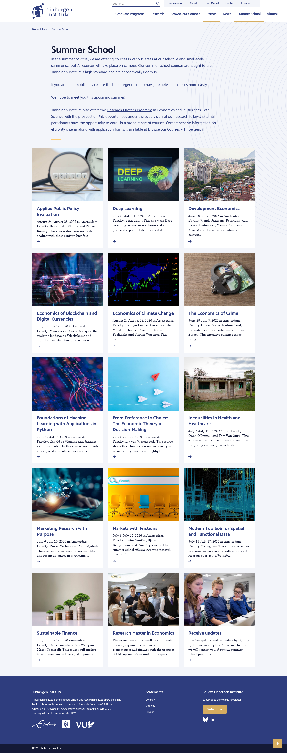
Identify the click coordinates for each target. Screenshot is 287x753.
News (227, 14)
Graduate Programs (129, 14)
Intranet (246, 3)
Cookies (150, 706)
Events (211, 14)
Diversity (150, 700)
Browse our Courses (185, 14)
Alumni (272, 14)
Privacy (150, 712)
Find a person (175, 3)
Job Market (213, 3)
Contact (230, 3)
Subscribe (214, 709)
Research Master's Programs (129, 110)
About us (195, 3)
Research (157, 14)
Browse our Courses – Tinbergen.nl (176, 129)
